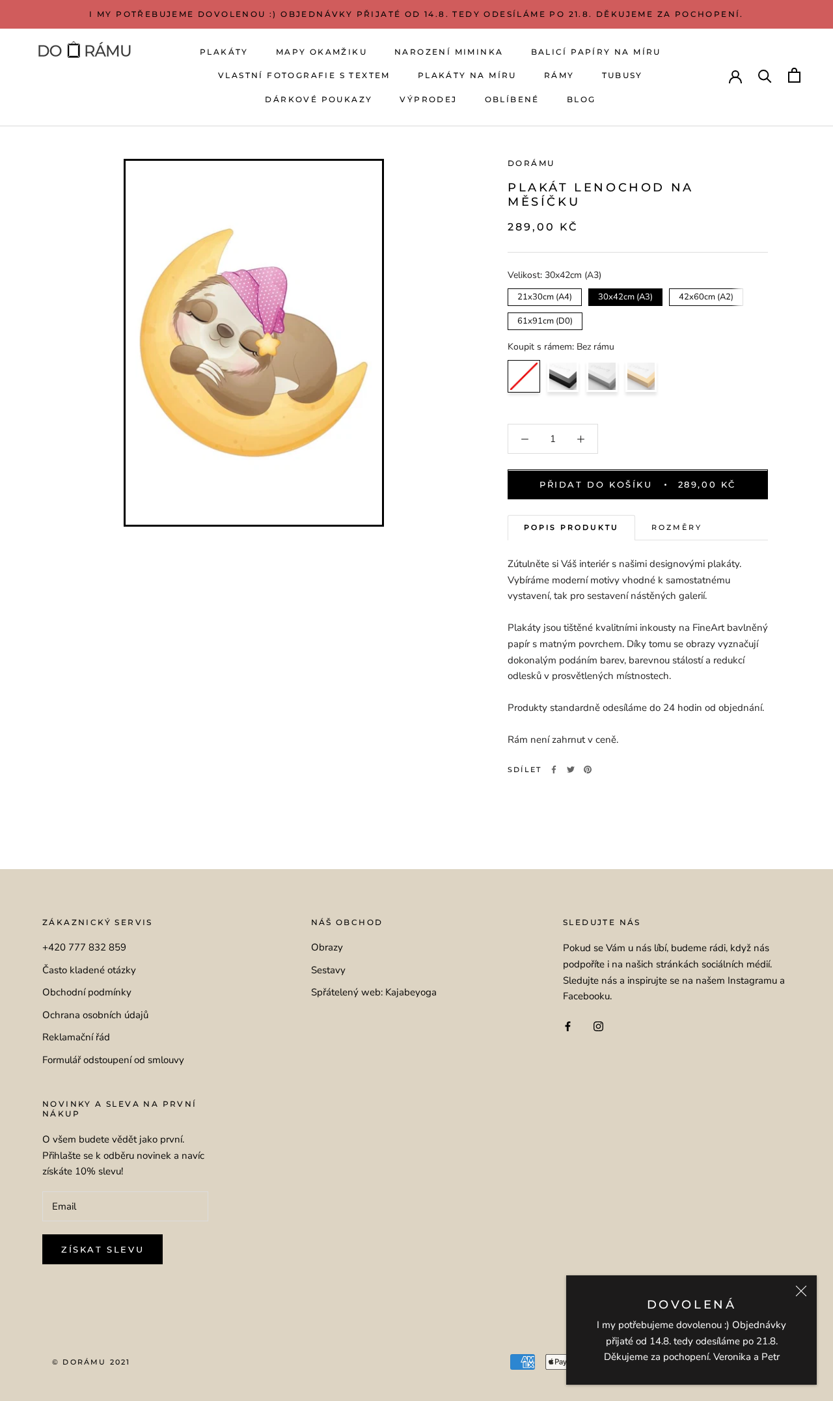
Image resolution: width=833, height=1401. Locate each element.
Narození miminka (448, 52)
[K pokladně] (794, 75)
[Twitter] (571, 769)
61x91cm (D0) (545, 319)
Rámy (559, 75)
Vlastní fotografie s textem (304, 75)
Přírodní (641, 376)
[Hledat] (765, 75)
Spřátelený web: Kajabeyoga (374, 992)
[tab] (571, 528)
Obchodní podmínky (86, 992)
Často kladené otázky (89, 970)
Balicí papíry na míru (596, 52)
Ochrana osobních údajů (95, 1014)
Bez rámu (524, 376)
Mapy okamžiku (321, 52)
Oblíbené (512, 99)
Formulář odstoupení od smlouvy (113, 1059)
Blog (581, 99)
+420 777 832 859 (84, 947)
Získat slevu (102, 1249)
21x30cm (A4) (545, 295)
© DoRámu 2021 (91, 1361)
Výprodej (428, 99)
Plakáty (224, 52)
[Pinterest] (588, 769)
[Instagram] (598, 1026)
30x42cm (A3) (625, 295)
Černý (563, 376)
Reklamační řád (76, 1037)
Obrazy (327, 947)
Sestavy (328, 970)
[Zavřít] (801, 1291)
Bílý (602, 376)
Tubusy (622, 75)
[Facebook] (554, 769)
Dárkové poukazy (318, 99)
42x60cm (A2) (706, 295)
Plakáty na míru (467, 75)
